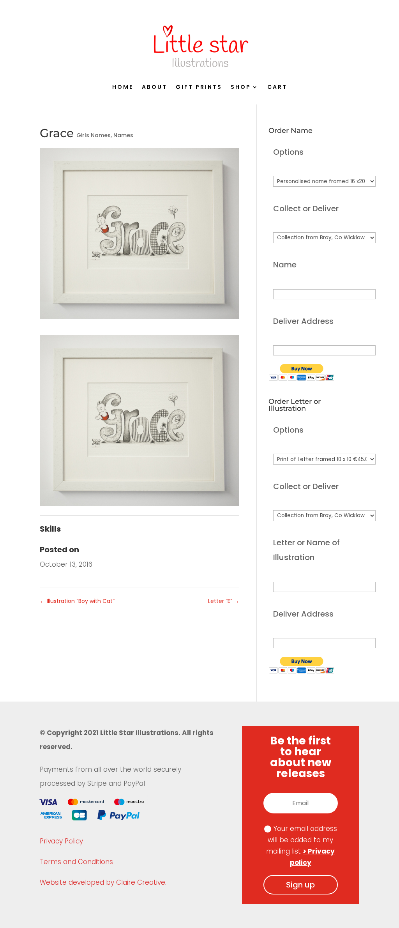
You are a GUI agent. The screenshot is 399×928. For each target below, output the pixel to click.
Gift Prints (199, 87)
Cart (277, 87)
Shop (241, 87)
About (154, 87)
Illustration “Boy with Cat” (77, 601)
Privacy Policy (61, 841)
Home (122, 87)
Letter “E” (223, 601)
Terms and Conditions (76, 861)
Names (123, 135)
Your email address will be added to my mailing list (301, 845)
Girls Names (93, 135)
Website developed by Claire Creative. (103, 882)
